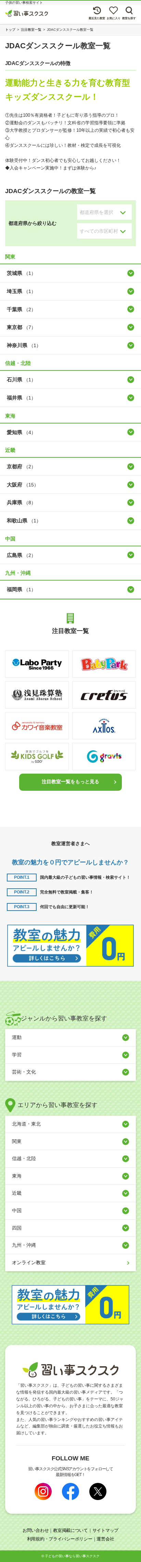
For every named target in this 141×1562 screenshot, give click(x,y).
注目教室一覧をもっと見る (70, 781)
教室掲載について (70, 1530)
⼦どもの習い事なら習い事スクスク (72, 1556)
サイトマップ (105, 1530)
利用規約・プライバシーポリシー (59, 1538)
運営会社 (105, 1538)
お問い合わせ (36, 1530)
